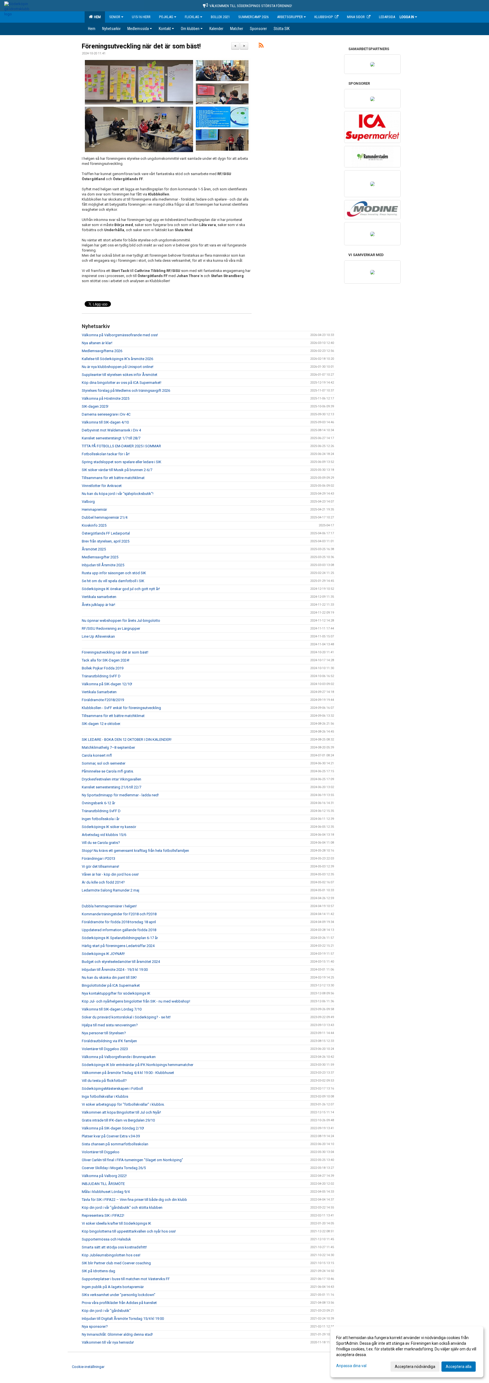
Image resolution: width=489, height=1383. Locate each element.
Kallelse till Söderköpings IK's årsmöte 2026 (117, 359)
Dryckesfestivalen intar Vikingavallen (111, 779)
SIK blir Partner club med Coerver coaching (116, 1263)
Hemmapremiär (94, 509)
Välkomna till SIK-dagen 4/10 (105, 422)
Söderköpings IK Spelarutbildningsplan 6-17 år (120, 938)
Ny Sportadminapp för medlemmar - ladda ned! (120, 795)
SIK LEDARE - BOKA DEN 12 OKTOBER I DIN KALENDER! (126, 739)
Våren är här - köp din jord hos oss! (110, 874)
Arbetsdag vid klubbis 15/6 (104, 835)
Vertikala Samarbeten (99, 692)
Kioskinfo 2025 (94, 525)
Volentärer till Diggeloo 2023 (105, 1049)
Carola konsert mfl (97, 755)
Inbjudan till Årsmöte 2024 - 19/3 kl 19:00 (115, 969)
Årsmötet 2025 (94, 549)
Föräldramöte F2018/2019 (103, 700)
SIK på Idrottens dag (98, 1271)
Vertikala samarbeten (99, 597)
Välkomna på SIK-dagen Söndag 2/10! (113, 1128)
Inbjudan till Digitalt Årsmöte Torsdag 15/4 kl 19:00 (123, 1318)
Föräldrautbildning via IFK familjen (109, 1041)
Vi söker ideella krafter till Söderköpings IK (116, 1223)
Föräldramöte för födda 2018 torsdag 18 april (119, 922)
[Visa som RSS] (261, 46)
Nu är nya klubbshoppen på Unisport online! (117, 367)
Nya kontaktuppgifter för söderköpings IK (116, 993)
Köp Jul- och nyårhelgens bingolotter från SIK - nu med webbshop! (136, 1001)
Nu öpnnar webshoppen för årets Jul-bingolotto (121, 620)
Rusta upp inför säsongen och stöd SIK (114, 573)
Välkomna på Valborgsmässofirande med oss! (120, 335)
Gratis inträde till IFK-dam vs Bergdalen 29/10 (118, 1120)
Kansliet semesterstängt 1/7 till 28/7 (111, 438)
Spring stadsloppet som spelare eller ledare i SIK (121, 462)
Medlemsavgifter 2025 (100, 557)
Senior (114, 17)
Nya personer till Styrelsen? (104, 1033)
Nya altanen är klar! (97, 343)
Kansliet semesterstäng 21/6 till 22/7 (111, 787)
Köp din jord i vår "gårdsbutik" (106, 1310)
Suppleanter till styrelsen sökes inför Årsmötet (119, 375)
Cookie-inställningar (88, 1367)
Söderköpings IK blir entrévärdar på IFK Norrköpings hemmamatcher (137, 1065)
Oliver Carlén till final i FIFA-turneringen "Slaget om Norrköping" (132, 1160)
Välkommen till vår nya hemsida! (108, 1342)
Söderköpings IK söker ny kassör (109, 827)
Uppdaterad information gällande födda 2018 (119, 930)
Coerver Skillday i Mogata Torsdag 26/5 (114, 1168)
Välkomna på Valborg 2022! (104, 1176)
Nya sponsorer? (95, 1326)
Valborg (88, 501)
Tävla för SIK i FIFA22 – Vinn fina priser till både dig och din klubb (134, 1199)
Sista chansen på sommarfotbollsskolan (115, 1144)
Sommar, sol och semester (103, 763)
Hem (96, 17)
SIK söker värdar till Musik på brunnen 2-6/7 (117, 470)
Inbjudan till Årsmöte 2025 (103, 565)
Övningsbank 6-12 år (98, 803)
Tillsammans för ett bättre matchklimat (113, 478)
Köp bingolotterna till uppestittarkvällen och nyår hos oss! (129, 1231)
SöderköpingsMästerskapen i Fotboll (112, 1088)
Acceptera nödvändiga (415, 1366)
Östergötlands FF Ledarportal (106, 533)
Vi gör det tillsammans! (100, 866)
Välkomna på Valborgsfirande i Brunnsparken (119, 1057)
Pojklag (166, 17)
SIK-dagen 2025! (95, 406)
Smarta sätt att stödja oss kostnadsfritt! (114, 1247)
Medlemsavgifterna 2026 (102, 351)
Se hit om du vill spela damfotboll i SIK (113, 581)
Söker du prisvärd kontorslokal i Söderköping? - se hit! (126, 1017)
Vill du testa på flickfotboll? (104, 1080)
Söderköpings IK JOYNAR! (103, 954)
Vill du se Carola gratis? (101, 843)
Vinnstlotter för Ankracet (102, 486)
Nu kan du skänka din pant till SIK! (109, 977)
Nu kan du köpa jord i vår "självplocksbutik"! (117, 494)
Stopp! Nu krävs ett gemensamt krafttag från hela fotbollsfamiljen (135, 850)
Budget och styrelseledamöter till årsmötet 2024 (121, 961)
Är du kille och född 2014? (103, 882)
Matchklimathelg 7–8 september (108, 747)
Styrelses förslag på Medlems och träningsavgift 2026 (126, 390)
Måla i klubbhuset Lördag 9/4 (106, 1192)
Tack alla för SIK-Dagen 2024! (105, 660)
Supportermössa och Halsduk (106, 1239)
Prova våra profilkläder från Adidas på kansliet (119, 1303)
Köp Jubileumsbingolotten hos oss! (111, 1255)
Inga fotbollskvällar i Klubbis (105, 1096)
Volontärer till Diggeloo (100, 1152)
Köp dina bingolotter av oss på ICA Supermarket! (121, 382)
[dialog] (407, 1351)
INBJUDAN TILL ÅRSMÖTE (103, 1184)
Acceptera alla (458, 1366)
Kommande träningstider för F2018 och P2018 (119, 914)
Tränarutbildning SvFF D (101, 676)
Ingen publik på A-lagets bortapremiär (113, 1287)
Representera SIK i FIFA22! (103, 1215)
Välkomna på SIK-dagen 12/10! (107, 684)
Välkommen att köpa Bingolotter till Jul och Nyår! (121, 1112)
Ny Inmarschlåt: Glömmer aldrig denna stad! (117, 1334)
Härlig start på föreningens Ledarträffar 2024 (118, 946)
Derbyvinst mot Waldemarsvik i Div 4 (111, 430)
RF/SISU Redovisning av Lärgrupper (111, 628)
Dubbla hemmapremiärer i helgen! (109, 906)
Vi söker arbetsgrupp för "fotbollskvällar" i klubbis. (123, 1104)
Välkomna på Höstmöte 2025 (105, 398)
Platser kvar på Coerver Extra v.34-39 (111, 1136)
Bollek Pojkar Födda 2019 (102, 668)
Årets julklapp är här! (98, 605)
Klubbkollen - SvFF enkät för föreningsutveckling (121, 708)
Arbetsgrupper (290, 17)
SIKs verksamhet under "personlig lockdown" (118, 1295)
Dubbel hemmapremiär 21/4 (104, 517)
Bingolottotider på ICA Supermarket (111, 985)
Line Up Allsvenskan (98, 636)
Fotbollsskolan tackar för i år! (106, 454)
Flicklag (192, 17)
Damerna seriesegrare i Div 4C (106, 414)
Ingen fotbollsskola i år (100, 819)
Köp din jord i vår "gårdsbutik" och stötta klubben (122, 1207)
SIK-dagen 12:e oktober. (101, 724)
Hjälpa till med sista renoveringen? (110, 1025)
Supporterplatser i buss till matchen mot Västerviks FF (126, 1279)
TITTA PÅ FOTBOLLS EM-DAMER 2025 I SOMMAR (121, 446)
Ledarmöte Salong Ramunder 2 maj (110, 890)
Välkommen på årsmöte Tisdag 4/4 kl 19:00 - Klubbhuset (128, 1073)
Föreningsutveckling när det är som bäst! (141, 46)
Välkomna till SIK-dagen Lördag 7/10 (111, 1009)
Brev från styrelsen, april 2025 (105, 541)
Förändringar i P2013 (98, 858)
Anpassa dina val (351, 1365)
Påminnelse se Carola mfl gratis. (108, 771)
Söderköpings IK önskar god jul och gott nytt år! (121, 589)
